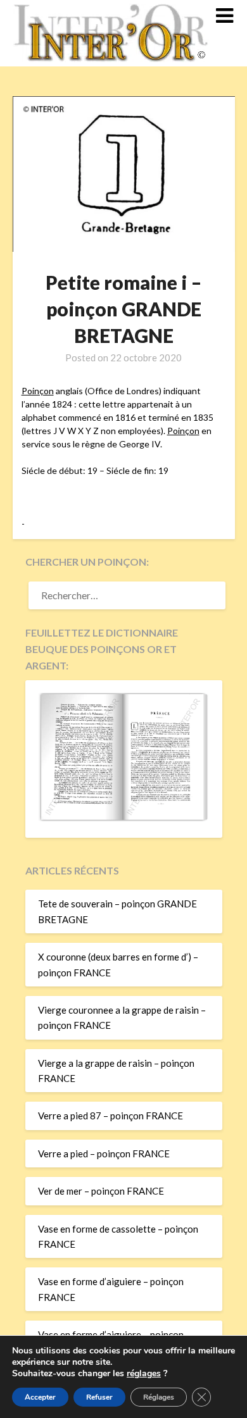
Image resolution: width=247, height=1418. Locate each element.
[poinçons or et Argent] (124, 817)
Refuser (99, 1397)
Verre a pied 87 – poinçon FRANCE (110, 1115)
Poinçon (38, 390)
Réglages (158, 1397)
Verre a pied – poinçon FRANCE (104, 1153)
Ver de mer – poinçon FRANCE (101, 1191)
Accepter (40, 1397)
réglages (144, 1373)
